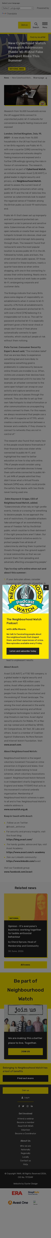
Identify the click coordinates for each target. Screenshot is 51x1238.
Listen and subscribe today (23, 651)
